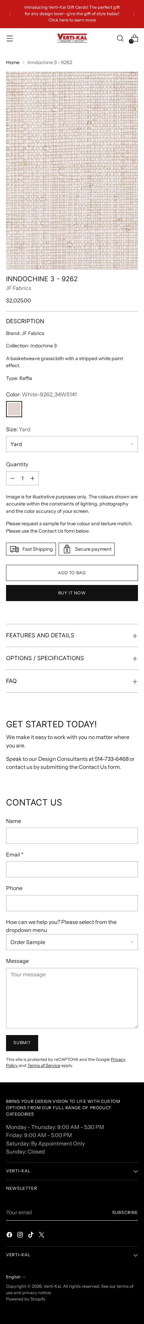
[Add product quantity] (32, 478)
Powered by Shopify (26, 1299)
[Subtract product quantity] (12, 478)
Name (13, 821)
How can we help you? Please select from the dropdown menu (61, 926)
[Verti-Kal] (72, 38)
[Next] (134, 14)
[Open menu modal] (9, 38)
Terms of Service (43, 1065)
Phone (14, 888)
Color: (41, 394)
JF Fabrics (18, 288)
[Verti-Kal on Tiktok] (31, 1235)
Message (17, 961)
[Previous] (10, 14)
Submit (21, 1042)
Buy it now (72, 592)
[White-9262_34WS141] (14, 409)
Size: (18, 429)
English (13, 1276)
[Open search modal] (120, 38)
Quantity (17, 464)
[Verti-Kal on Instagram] (21, 1235)
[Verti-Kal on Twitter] (42, 1235)
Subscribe (125, 1212)
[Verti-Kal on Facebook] (10, 1235)
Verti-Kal (52, 1286)
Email (14, 854)
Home (12, 62)
